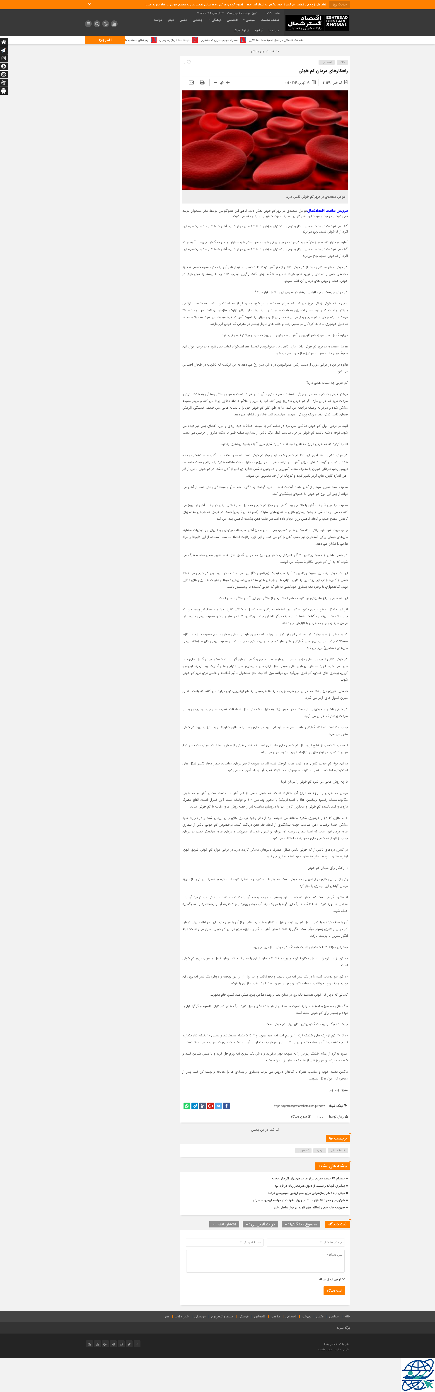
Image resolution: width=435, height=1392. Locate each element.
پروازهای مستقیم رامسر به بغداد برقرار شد (180, 40)
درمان (320, 1150)
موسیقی (199, 1316)
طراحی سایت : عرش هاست (333, 1349)
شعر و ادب (182, 1316)
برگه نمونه (343, 1327)
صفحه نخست (270, 19)
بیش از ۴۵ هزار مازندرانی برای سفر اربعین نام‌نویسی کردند (306, 1193)
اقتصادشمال (338, 1150)
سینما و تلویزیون (222, 1316)
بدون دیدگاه (299, 1116)
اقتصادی (232, 19)
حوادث (158, 19)
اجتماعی (198, 19)
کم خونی (303, 1150)
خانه (342, 62)
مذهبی (275, 1316)
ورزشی (306, 1316)
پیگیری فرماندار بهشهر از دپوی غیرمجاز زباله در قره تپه (309, 1185)
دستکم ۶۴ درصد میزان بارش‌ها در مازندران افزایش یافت (308, 1178)
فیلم (171, 19)
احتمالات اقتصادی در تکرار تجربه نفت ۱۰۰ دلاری (333, 40)
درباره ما (274, 30)
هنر (167, 1316)
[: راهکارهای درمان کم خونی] (191, 83)
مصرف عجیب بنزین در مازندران (275, 40)
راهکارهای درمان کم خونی (323, 70)
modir (321, 1116)
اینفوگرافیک (241, 30)
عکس (183, 19)
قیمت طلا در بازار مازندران (231, 40)
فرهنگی (217, 19)
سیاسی (250, 19)
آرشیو (259, 30)
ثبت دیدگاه (334, 1290)
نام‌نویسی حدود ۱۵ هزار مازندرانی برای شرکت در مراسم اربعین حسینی (299, 1200)
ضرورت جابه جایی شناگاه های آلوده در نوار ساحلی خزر (309, 1207)
